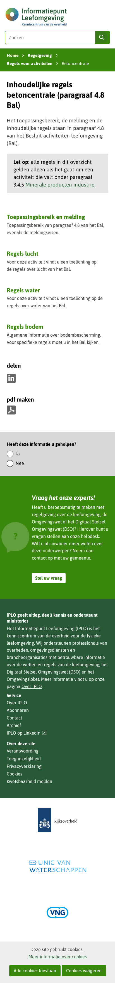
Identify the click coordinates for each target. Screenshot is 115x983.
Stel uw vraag (48, 578)
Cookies (14, 773)
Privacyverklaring (24, 766)
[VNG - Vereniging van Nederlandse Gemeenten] (57, 912)
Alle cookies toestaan (35, 970)
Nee (20, 463)
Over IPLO (31, 686)
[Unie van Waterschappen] (57, 866)
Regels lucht (22, 253)
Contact (14, 717)
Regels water (23, 290)
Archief (14, 725)
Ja (18, 453)
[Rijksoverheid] (57, 820)
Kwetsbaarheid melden (29, 781)
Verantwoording (23, 750)
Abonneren (18, 710)
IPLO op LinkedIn (26, 733)
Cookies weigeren (84, 970)
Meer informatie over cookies (57, 956)
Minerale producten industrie (59, 184)
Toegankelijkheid (24, 758)
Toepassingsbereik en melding (46, 216)
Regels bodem (25, 326)
